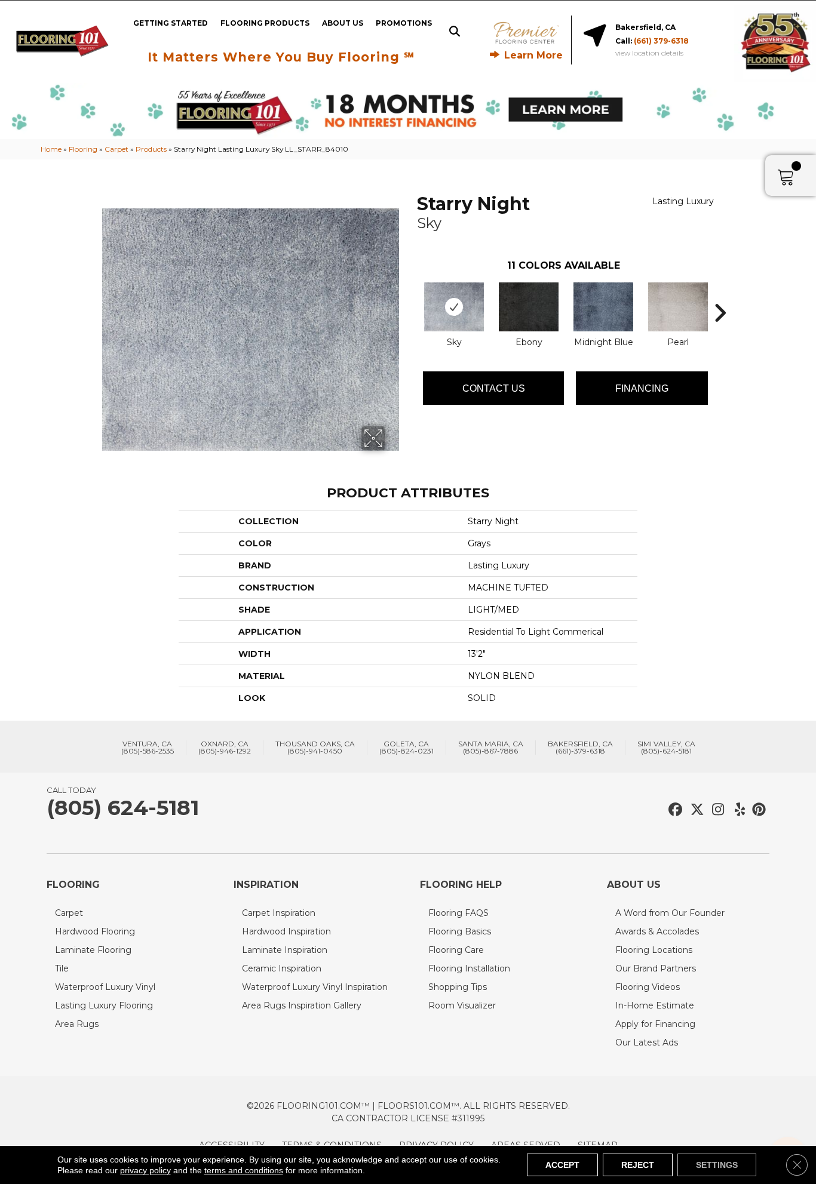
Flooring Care (456, 950)
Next (720, 295)
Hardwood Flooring (95, 931)
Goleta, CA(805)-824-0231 (406, 747)
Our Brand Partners (655, 968)
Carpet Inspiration (278, 913)
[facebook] (673, 809)
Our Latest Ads (646, 1042)
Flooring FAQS (458, 913)
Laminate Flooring (93, 950)
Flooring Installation (469, 968)
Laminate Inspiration (284, 950)
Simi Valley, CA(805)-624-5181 (666, 747)
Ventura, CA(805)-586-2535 (147, 747)
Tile (62, 968)
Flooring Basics (459, 931)
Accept (562, 1165)
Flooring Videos (647, 987)
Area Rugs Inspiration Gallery (301, 1005)
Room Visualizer (462, 1005)
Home (51, 148)
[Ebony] (529, 306)
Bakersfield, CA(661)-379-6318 (580, 747)
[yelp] (736, 809)
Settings (717, 1165)
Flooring (83, 148)
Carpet (116, 148)
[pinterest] (757, 809)
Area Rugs (77, 1024)
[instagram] (715, 809)
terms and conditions (243, 1170)
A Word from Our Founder (670, 913)
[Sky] (454, 306)
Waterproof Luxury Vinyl (105, 987)
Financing (641, 388)
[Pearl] (678, 306)
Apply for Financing (655, 1024)
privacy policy (145, 1170)
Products (151, 148)
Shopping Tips (457, 987)
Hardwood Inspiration (286, 931)
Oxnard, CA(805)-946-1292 (224, 747)
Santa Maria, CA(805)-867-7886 (490, 747)
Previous (411, 295)
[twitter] (694, 809)
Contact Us (493, 388)
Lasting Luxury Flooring (104, 1005)
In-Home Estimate (654, 1005)
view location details (649, 53)
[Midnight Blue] (603, 306)
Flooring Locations (653, 950)
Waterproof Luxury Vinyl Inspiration (315, 987)
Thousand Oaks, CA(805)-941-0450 (315, 747)
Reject (637, 1165)
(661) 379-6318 (661, 40)
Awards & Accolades (657, 931)
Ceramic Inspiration (281, 968)
